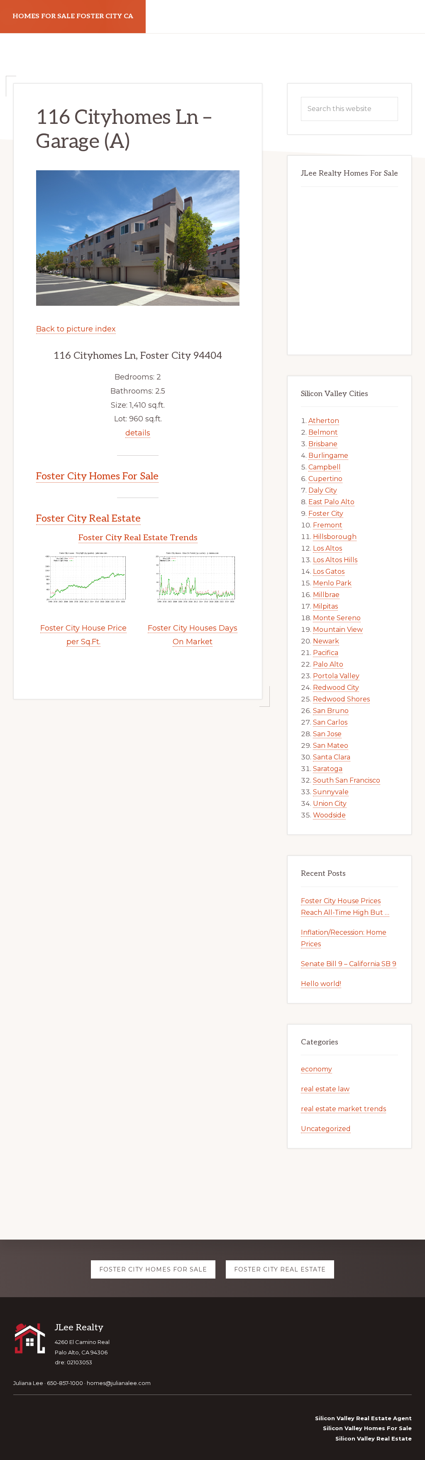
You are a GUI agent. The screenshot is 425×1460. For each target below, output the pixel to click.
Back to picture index (76, 329)
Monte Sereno (337, 618)
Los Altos (327, 548)
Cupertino (325, 479)
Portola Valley (336, 676)
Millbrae (326, 595)
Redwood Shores (341, 699)
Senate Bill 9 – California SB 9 (348, 964)
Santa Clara (331, 757)
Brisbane (322, 444)
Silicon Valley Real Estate (373, 1438)
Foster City (325, 513)
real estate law (325, 1089)
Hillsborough (335, 537)
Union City (330, 803)
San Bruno (331, 711)
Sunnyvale (331, 792)
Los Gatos (328, 571)
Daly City (322, 490)
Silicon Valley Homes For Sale (367, 1428)
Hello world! (321, 984)
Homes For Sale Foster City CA (72, 16)
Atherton (323, 421)
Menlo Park (332, 583)
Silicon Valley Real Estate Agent (363, 1418)
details (137, 433)
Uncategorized (326, 1129)
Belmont (323, 432)
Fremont (327, 525)
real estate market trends (343, 1109)
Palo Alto (328, 664)
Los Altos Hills (335, 560)
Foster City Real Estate (88, 518)
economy (316, 1069)
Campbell (324, 467)
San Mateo (330, 745)
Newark (326, 641)
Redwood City (336, 687)
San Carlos (330, 722)
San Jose (327, 734)
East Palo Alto (331, 502)
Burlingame (328, 455)
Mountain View (338, 629)
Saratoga (327, 769)
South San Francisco (346, 780)
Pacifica (325, 653)
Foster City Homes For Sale (97, 476)
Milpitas (325, 606)
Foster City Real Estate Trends (138, 538)
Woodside (329, 815)
